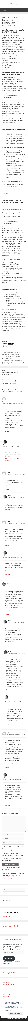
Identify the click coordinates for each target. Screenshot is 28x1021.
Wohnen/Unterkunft (13, 354)
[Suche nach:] (14, 890)
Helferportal (17, 352)
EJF (7, 193)
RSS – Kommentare (8, 984)
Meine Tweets (7, 916)
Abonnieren (9, 958)
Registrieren (6, 994)
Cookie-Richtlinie (8, 1010)
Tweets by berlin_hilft (9, 973)
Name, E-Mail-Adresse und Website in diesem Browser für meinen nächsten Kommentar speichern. (14, 848)
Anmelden (6, 996)
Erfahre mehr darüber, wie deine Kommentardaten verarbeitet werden (12, 877)
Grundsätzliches (8, 352)
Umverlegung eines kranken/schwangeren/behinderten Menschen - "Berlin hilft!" (12, 381)
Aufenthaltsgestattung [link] (14, 81)
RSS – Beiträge (7, 982)
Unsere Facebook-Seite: (11, 926)
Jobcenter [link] (17, 268)
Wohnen (4, 354)
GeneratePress (22, 1018)
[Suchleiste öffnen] (26, 10)
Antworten (7, 435)
